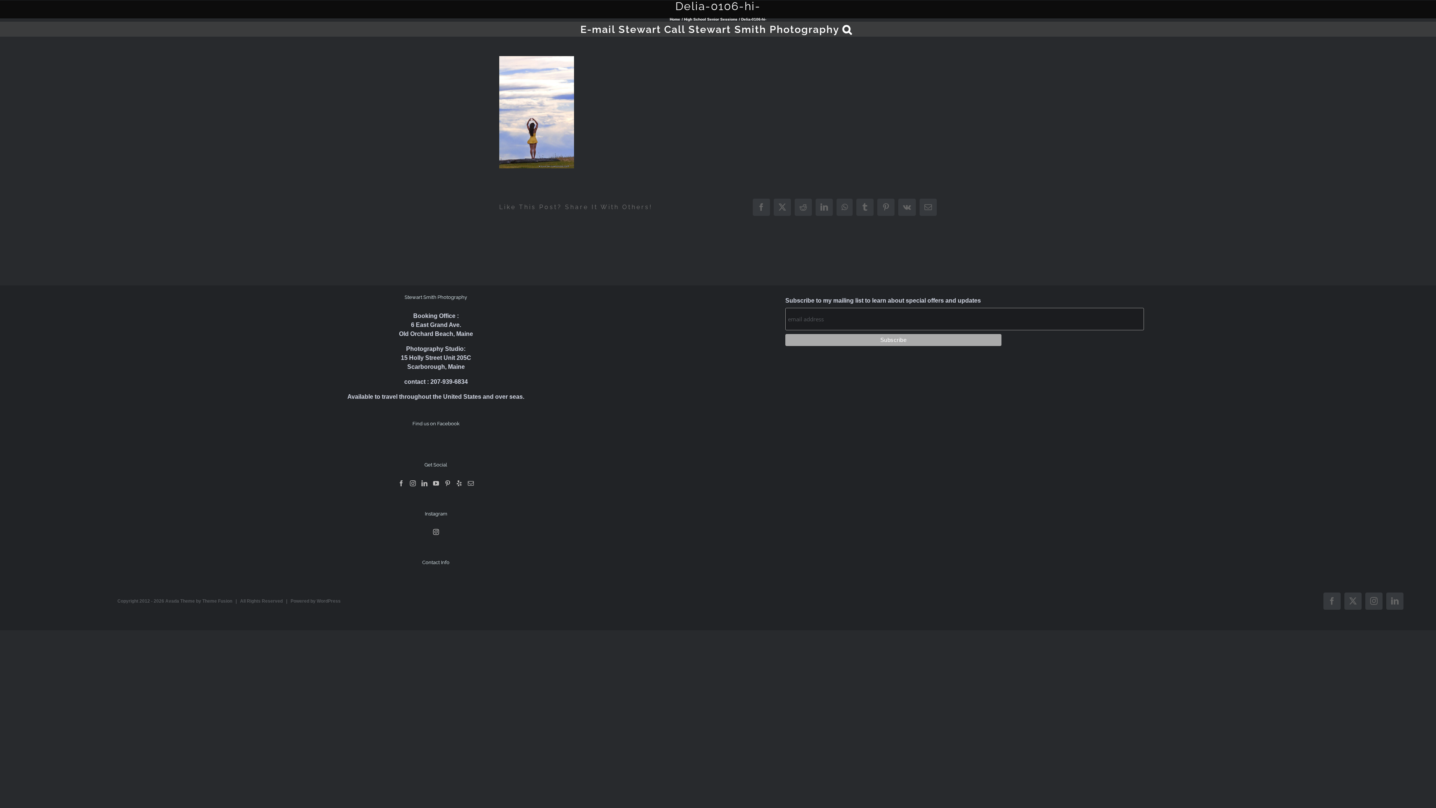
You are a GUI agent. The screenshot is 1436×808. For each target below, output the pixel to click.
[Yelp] (459, 483)
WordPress (329, 601)
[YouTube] (436, 483)
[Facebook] (401, 483)
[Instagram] (413, 483)
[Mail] (471, 483)
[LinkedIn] (424, 483)
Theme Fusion (217, 601)
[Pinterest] (448, 483)
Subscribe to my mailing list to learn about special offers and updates (883, 300)
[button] (848, 29)
